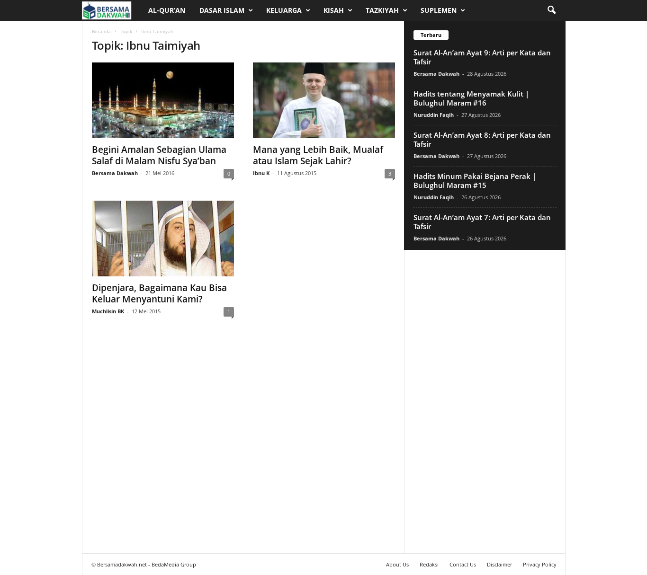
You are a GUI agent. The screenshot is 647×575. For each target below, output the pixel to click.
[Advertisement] (484, 401)
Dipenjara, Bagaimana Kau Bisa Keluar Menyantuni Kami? (159, 293)
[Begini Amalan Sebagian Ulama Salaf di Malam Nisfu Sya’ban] (163, 100)
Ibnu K (261, 173)
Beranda (101, 31)
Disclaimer (499, 564)
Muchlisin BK (108, 311)
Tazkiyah (382, 10)
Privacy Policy (540, 564)
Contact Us (462, 564)
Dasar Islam (221, 10)
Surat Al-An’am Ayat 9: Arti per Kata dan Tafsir (482, 57)
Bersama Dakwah (115, 173)
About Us (397, 564)
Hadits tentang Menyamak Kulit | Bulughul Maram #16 (471, 98)
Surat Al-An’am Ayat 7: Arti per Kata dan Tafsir (482, 221)
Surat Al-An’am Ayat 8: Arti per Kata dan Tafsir (482, 139)
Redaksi (429, 564)
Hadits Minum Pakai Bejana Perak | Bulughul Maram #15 (474, 180)
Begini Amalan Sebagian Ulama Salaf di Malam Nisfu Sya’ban (159, 155)
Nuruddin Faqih (433, 114)
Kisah (334, 10)
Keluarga (284, 10)
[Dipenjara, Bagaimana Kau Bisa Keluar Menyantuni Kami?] (163, 238)
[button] (551, 10)
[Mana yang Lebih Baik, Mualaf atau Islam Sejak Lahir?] (324, 100)
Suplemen (439, 10)
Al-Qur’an (166, 10)
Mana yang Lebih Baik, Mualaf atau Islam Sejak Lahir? (318, 155)
